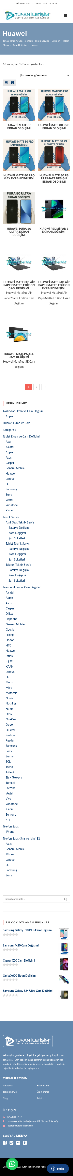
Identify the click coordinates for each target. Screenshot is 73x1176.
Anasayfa (8, 1085)
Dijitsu (10, 613)
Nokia (9, 698)
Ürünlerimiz (42, 1092)
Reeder (10, 740)
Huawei (10, 473)
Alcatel (10, 447)
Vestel (9, 500)
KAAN (9, 666)
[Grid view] (6, 83)
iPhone (10, 832)
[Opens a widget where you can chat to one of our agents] (58, 1169)
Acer (8, 442)
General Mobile (15, 468)
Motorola (11, 693)
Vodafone (12, 505)
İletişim (40, 1098)
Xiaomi (10, 510)
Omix (9, 714)
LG (7, 484)
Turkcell (10, 783)
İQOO (9, 661)
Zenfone (11, 814)
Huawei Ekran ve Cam (16, 423)
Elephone (11, 619)
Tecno (9, 767)
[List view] (12, 83)
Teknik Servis (11, 517)
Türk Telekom (14, 777)
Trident (10, 772)
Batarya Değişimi (19, 527)
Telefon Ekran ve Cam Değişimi (22, 587)
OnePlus (11, 719)
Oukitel (10, 730)
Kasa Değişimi (17, 533)
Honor (10, 640)
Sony (9, 494)
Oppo (9, 724)
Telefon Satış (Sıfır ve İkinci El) (21, 838)
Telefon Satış (11, 826)
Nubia (9, 709)
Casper (10, 463)
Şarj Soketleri (17, 538)
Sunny (10, 756)
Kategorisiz (9, 430)
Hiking (10, 635)
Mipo (9, 688)
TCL (8, 761)
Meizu (9, 682)
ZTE (8, 820)
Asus (9, 457)
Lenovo (10, 479)
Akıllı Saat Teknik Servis (20, 522)
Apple (9, 416)
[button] (12, 1164)
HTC (8, 645)
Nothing (11, 703)
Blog (5, 1098)
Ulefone (10, 788)
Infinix (9, 656)
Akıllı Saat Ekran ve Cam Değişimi (23, 411)
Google (10, 629)
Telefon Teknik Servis (18, 565)
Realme (10, 735)
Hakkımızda (42, 1085)
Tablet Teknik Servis (18, 543)
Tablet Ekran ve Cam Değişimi (21, 436)
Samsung (11, 489)
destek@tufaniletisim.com (20, 1126)
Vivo (8, 798)
